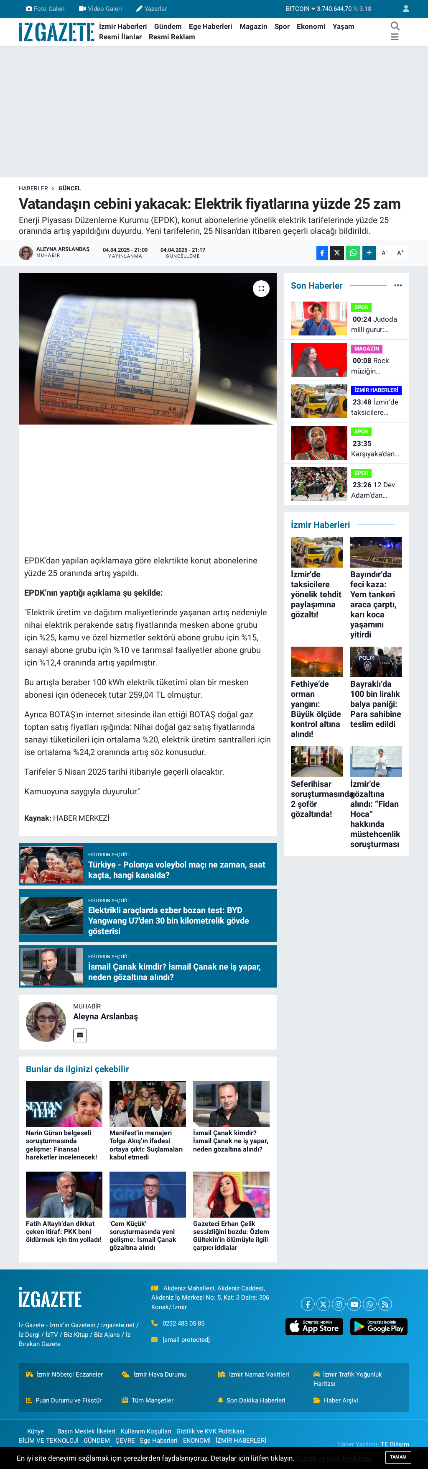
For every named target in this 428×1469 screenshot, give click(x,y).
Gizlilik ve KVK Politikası (210, 1431)
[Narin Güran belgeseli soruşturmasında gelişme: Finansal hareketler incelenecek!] (64, 1104)
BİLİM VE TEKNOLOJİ (49, 1440)
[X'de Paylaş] (337, 253)
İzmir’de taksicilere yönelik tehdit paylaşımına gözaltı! (374, 408)
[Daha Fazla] (369, 253)
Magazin (253, 26)
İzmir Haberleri (123, 26)
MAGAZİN (366, 348)
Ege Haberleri (210, 26)
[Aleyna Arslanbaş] (46, 1021)
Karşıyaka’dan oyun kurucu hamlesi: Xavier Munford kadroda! (375, 449)
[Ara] (395, 26)
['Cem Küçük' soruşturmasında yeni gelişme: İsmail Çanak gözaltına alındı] (148, 1194)
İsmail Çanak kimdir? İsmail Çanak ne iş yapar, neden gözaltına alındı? (230, 1141)
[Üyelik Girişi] (402, 9)
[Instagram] (339, 1304)
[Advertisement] (214, 111)
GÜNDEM (97, 1440)
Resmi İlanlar (120, 37)
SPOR (361, 307)
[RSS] (385, 1304)
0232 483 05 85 (183, 1323)
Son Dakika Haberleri (256, 1400)
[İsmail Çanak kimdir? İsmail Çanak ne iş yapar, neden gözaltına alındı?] (231, 1104)
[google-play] (378, 1326)
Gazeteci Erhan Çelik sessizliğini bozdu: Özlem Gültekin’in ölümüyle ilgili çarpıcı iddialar (231, 1236)
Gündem (168, 26)
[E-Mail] (80, 1035)
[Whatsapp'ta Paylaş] (353, 253)
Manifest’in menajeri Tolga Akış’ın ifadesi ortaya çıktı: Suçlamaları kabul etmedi (146, 1145)
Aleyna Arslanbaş (105, 1016)
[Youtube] (354, 1304)
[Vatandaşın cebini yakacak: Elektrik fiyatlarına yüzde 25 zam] (148, 349)
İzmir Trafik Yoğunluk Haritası (347, 1379)
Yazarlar (156, 9)
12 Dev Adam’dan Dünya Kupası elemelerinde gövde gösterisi (375, 491)
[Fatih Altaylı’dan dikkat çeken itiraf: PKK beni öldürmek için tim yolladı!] (64, 1194)
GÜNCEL (70, 188)
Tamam (398, 1457)
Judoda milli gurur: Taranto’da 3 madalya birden (375, 325)
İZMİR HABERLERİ (376, 390)
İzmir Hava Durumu (159, 1374)
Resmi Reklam (172, 37)
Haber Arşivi (341, 1400)
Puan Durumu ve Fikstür (69, 1400)
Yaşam (343, 26)
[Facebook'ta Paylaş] (322, 253)
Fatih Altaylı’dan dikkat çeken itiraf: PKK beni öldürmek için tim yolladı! (63, 1232)
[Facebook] (308, 1304)
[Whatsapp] (370, 1304)
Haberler (33, 188)
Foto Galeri (49, 9)
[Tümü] (398, 285)
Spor (282, 26)
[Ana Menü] (395, 37)
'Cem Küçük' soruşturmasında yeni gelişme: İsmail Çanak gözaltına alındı (143, 1236)
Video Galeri (105, 9)
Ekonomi (311, 26)
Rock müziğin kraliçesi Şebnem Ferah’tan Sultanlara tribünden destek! (370, 366)
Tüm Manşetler (152, 1400)
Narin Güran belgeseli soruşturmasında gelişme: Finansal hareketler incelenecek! (61, 1145)
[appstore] (314, 1326)
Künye (35, 1431)
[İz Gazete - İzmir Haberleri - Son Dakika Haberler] (57, 31)
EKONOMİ (197, 1440)
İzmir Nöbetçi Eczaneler (69, 1374)
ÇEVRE (125, 1440)
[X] (323, 1304)
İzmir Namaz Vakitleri (259, 1374)
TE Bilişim (395, 1444)
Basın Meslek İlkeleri (86, 1431)
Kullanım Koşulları (146, 1431)
